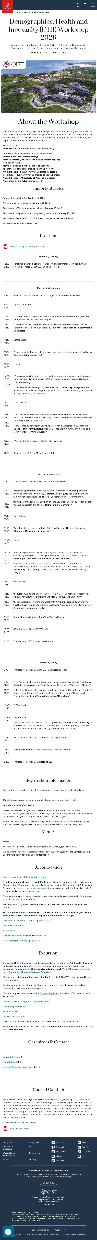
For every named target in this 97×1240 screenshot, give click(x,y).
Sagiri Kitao (8, 1062)
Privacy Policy (59, 1230)
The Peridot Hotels (12, 935)
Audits (32, 1146)
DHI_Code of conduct (20, 1128)
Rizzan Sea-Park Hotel (14, 925)
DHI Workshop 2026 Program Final (27, 246)
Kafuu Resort (9, 930)
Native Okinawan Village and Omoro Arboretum (26, 1001)
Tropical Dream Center (14, 1016)
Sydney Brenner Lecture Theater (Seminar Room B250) (29, 851)
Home (17, 12)
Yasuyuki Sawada (11, 1067)
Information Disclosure (8, 1147)
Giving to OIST (9, 1142)
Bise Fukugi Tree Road (14, 1006)
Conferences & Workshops (36, 12)
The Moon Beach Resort (14, 920)
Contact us (48, 1204)
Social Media (34, 1153)
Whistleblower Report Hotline (9, 1154)
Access (6, 841)
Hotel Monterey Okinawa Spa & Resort (21, 940)
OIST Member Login (40, 1230)
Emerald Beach (10, 1011)
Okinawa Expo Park (49, 993)
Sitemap (32, 1159)
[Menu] (93, 5)
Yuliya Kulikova (10, 1057)
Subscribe (48, 1182)
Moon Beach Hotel (38, 877)
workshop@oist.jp (13, 813)
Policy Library (35, 1142)
